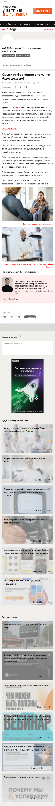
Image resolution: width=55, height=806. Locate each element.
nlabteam (15, 107)
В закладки (30, 317)
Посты (5, 64)
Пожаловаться (23, 55)
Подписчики (16, 64)
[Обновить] (20, 335)
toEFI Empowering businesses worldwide (21, 50)
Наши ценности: (9, 128)
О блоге (27, 64)
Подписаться (8, 55)
